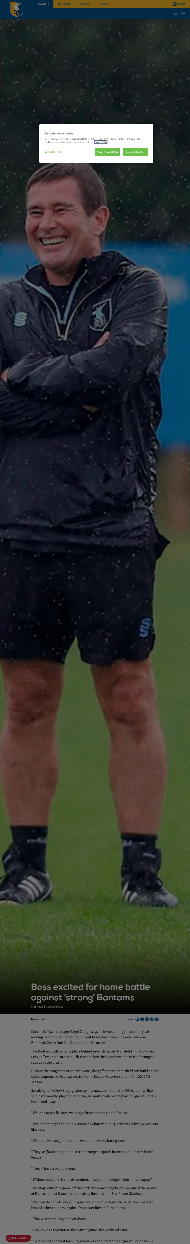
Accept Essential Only (107, 152)
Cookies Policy (100, 142)
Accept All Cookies (135, 152)
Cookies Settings (53, 152)
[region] (96, 143)
